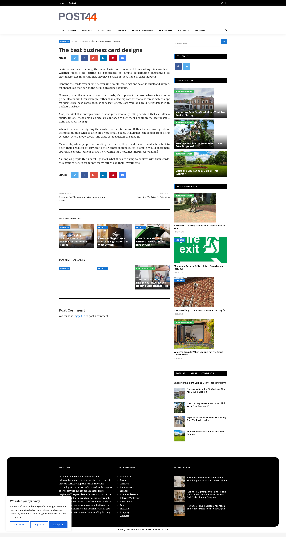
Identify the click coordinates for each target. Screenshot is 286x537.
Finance (122, 30)
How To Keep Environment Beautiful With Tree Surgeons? (200, 145)
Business (87, 30)
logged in (79, 315)
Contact (72, 3)
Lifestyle (124, 508)
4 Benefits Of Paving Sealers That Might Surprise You (199, 227)
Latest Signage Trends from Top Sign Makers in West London (113, 241)
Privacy (165, 529)
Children (124, 483)
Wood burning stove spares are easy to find (73, 259)
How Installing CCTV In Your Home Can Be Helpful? (200, 310)
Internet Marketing (130, 498)
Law (122, 505)
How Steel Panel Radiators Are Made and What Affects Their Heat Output (206, 507)
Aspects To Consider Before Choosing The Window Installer (206, 419)
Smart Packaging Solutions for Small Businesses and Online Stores (73, 240)
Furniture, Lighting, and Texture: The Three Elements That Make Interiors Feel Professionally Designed (206, 494)
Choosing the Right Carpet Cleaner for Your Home (200, 382)
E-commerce (105, 30)
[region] (39, 513)
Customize (19, 524)
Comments (207, 373)
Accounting (69, 30)
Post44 (141, 529)
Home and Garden (142, 30)
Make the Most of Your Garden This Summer (196, 172)
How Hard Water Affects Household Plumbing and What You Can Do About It (207, 480)
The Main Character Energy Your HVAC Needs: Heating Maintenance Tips (152, 282)
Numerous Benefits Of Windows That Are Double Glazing (200, 114)
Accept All (58, 524)
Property (183, 30)
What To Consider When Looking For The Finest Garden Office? (198, 353)
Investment (165, 30)
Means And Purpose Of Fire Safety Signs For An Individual (198, 267)
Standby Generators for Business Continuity (112, 259)
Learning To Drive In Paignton (153, 197)
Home (61, 3)
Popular (180, 373)
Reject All (39, 524)
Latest (193, 373)
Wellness (200, 30)
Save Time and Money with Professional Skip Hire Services (149, 241)
